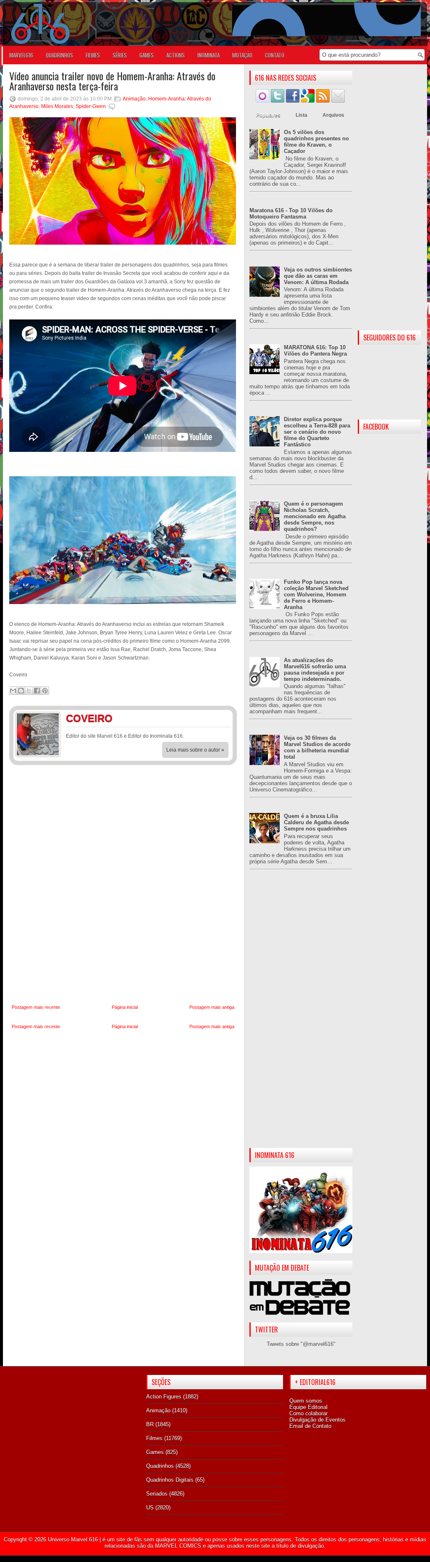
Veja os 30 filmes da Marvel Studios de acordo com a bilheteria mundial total (317, 747)
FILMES (93, 55)
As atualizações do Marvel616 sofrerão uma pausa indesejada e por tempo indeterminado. (315, 669)
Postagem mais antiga (211, 1007)
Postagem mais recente (36, 1007)
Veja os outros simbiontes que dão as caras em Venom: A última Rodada (318, 275)
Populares (268, 115)
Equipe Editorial (308, 1407)
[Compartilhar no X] (29, 690)
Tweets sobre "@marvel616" (301, 1344)
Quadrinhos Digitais (170, 1480)
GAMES (146, 55)
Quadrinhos (160, 1466)
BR (150, 1424)
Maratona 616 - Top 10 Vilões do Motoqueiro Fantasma (291, 213)
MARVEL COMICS (178, 1546)
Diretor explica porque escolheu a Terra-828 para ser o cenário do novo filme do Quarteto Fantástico (317, 432)
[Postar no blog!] (21, 690)
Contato (274, 55)
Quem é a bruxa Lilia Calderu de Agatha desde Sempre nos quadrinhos (316, 822)
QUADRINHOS (59, 55)
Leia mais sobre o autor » (195, 750)
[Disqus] (123, 885)
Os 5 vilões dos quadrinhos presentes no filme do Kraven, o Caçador (316, 141)
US (150, 1507)
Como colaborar (308, 1413)
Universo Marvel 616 (73, 1539)
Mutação (242, 55)
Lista (301, 115)
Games (155, 1452)
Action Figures (163, 1396)
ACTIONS (175, 55)
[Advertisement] (300, 1015)
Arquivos (333, 115)
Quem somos (305, 1401)
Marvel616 (21, 55)
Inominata (208, 55)
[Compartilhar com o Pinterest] (45, 690)
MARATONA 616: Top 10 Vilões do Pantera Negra (315, 350)
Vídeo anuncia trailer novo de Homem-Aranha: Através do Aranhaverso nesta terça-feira (112, 81)
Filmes (154, 1438)
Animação (134, 99)
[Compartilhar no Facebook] (37, 690)
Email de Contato (310, 1426)
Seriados (157, 1494)
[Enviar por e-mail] (13, 690)
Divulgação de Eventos (317, 1420)
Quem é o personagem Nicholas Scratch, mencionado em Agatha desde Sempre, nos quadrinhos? (315, 516)
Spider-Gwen (91, 106)
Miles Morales (57, 106)
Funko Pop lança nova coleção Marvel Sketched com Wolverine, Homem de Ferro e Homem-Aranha (316, 594)
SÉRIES (120, 55)
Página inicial (125, 1007)
